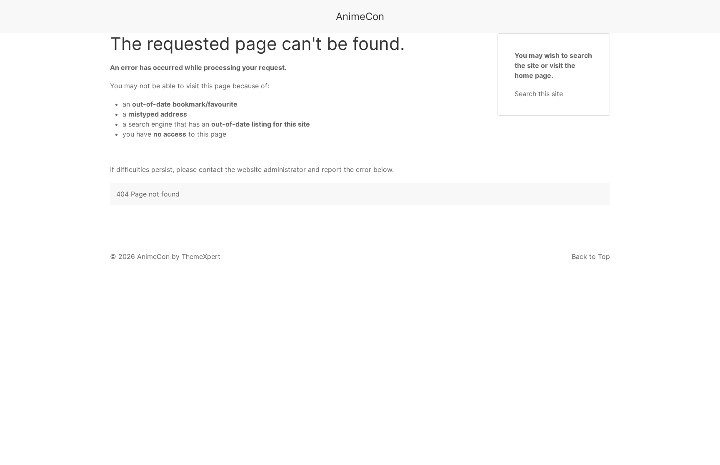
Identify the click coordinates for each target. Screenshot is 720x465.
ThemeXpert (201, 256)
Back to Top (591, 256)
